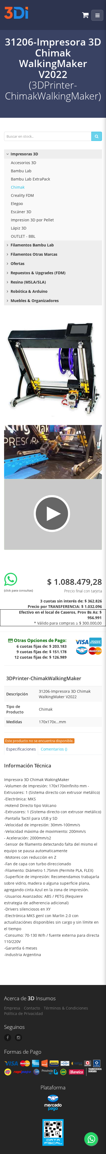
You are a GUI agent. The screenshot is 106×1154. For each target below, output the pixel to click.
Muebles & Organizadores (34, 300)
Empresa (12, 1008)
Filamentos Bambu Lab (32, 245)
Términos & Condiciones (66, 1008)
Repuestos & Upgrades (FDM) (38, 272)
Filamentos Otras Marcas (33, 254)
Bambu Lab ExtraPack (30, 179)
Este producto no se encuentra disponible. (39, 741)
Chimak (17, 187)
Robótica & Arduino (29, 291)
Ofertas (17, 263)
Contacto (32, 1008)
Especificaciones (21, 749)
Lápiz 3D (18, 228)
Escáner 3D (21, 211)
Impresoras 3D (24, 153)
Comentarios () (54, 749)
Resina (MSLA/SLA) (28, 282)
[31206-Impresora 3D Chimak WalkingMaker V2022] (53, 368)
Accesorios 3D (23, 162)
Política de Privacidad (23, 1013)
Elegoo (17, 203)
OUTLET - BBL (23, 236)
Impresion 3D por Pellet (32, 219)
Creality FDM (22, 195)
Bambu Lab (21, 170)
